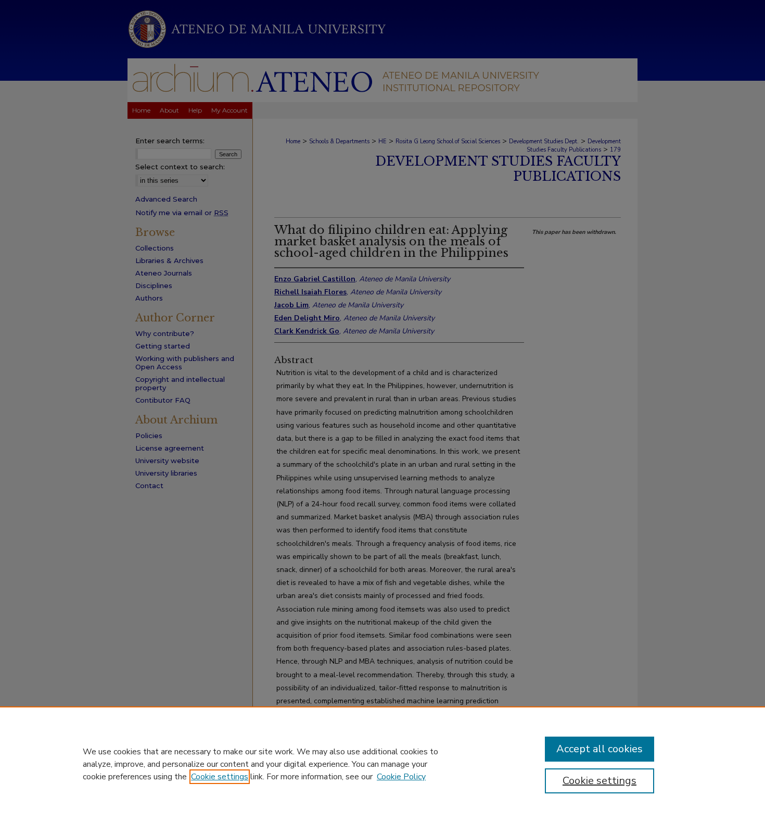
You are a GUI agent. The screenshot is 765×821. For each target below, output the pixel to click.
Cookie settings (219, 776)
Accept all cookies (599, 749)
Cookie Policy (401, 776)
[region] (382, 763)
